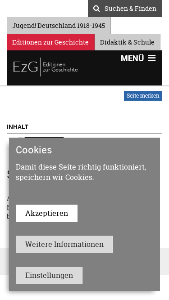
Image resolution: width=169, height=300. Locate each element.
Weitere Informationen (64, 244)
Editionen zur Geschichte (50, 41)
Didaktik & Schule (127, 41)
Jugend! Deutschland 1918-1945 (58, 24)
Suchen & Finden (130, 7)
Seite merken (143, 95)
